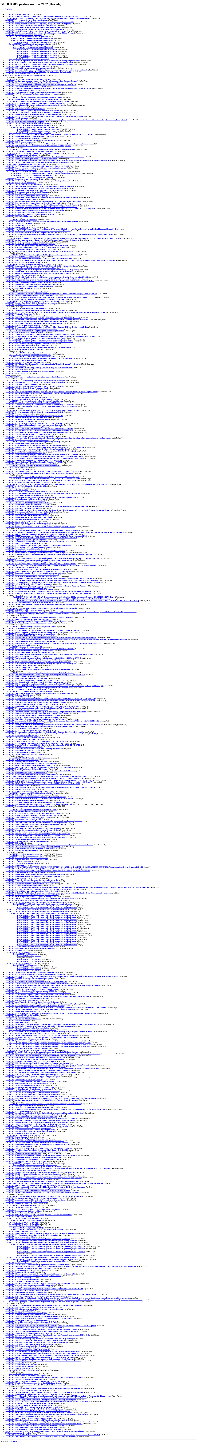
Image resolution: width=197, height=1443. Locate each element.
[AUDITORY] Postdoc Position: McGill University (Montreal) (26, 499)
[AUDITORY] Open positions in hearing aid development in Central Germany (36, 401)
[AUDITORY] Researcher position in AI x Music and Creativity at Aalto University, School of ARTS (40, 889)
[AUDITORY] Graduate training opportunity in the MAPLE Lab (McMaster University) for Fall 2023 (40, 1120)
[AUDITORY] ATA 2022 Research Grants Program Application (27, 388)
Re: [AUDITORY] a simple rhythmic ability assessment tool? (34, 353)
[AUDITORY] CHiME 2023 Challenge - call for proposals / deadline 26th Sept (32, 815)
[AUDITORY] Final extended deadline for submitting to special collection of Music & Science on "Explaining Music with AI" (48, 996)
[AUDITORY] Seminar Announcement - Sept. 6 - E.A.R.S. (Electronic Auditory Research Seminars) (40, 1009)
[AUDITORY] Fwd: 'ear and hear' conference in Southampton (27, 730)
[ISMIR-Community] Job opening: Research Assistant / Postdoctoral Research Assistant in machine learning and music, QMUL (49, 281)
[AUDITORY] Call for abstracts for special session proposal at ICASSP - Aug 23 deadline (36, 982)
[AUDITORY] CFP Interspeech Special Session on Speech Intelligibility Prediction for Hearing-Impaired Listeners (44, 116)
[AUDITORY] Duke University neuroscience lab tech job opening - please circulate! (34, 323)
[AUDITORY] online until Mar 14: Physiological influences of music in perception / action (36, 321)
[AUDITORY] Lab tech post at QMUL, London (21, 667)
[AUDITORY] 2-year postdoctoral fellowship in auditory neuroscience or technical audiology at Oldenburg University (46, 586)
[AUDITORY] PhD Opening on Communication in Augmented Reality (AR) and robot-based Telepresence (42, 1302)
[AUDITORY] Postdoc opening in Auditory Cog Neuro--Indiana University (31, 512)
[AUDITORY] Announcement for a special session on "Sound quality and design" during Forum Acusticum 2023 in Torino (47, 1335)
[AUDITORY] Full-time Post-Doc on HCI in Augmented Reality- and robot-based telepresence (38, 146)
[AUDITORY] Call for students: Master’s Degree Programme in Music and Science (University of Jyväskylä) (42, 1351)
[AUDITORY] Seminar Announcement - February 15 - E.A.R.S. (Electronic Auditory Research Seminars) (42, 240)
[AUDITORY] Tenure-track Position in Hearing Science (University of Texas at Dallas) (35, 1124)
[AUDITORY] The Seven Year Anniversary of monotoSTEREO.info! (29, 151)
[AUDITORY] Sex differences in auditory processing (23, 35)
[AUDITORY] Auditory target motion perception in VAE (25, 501)
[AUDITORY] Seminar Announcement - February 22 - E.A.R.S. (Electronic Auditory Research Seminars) (42, 205)
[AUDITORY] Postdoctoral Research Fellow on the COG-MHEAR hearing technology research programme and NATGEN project (50, 1326)
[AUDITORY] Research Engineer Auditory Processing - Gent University (30, 848)
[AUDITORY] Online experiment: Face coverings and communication (29, 651)
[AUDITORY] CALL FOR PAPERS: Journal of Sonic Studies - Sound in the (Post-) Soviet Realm (39, 62)
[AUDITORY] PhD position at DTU (17, 786)
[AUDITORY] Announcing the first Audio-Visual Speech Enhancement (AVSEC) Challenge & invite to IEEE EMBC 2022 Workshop (63, 599)
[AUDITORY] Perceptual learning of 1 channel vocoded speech (27, 519)
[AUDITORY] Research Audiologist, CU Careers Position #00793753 (29, 399)
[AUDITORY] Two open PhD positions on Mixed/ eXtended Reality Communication (34, 802)
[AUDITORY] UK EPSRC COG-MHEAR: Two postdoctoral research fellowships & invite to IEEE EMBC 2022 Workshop (48, 593)
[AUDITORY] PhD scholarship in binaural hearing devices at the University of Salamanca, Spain (39, 804)
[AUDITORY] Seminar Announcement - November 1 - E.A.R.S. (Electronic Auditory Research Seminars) (41, 1192)
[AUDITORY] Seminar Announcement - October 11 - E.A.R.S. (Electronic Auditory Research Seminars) (41, 1100)
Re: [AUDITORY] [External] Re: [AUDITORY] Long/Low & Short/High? (39, 1229)
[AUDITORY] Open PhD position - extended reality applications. (27, 765)
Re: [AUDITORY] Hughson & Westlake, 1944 (25, 1019)
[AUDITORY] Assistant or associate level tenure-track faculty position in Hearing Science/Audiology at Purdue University (47, 1065)
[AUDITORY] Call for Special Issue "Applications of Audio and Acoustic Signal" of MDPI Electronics (40, 564)
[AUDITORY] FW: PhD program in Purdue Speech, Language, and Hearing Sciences (35, 1074)
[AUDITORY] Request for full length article (20, 1272)
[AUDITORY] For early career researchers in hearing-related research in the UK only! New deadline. (40, 1233)
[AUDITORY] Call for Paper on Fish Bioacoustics (22, 257)
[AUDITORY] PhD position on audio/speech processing (24, 495)
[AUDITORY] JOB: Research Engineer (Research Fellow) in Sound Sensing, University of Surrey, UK (40, 251)
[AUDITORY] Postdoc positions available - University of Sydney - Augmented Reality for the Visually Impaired (43, 821)
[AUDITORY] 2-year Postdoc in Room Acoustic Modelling (25, 689)
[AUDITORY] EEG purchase (15, 950)
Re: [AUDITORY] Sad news (15, 467)
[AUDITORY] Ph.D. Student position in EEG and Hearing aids (31, 691)
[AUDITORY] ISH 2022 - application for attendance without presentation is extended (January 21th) (40, 22)
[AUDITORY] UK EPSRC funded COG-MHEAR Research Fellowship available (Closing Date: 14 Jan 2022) (43, 16)
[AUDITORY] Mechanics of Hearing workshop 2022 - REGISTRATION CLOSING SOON (37, 713)
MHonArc (16, 1441)
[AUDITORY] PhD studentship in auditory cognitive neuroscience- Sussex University (34, 386)
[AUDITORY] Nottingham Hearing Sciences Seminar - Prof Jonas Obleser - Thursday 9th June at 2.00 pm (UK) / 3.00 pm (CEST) (50, 699)
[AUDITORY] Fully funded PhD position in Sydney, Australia (26, 1139)
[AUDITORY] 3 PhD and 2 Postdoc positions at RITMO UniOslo (27, 1416)
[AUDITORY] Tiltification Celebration (18, 314)
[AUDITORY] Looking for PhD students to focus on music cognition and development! (35, 1067)
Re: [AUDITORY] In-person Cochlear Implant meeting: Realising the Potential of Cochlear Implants (44, 477)
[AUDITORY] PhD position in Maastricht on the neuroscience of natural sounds (33, 828)
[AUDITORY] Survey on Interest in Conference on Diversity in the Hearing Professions (35, 168)
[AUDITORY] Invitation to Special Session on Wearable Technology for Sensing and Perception (38, 181)
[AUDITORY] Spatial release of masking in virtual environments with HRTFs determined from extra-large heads (44, 1041)
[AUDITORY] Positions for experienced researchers (23, 1154)
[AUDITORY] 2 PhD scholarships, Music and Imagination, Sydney (28, 623)
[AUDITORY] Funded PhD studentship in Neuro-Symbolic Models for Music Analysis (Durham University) (42, 706)
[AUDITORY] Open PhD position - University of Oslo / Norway (27, 360)
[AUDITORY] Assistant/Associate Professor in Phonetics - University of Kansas (32, 1076)
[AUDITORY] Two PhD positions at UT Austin (21, 1337)
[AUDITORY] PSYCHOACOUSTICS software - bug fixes (25, 1390)
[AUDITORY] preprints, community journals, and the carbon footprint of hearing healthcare (37, 1239)
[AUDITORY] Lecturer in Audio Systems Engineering (24, 325)
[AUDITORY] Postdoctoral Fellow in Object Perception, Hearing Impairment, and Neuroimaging (39, 271)
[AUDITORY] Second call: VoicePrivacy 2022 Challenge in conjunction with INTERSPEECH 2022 (39, 649)
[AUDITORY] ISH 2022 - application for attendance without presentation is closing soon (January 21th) (41, 85)
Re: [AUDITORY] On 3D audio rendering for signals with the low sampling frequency (39, 902)
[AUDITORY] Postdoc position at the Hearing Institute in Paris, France (30, 1087)
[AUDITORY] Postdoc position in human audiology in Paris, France (28, 806)
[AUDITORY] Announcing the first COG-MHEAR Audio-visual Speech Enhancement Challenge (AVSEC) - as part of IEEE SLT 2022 (52, 721)
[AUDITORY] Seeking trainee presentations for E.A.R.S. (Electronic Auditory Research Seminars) (39, 186)
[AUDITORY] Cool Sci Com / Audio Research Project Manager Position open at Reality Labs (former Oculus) (43, 869)
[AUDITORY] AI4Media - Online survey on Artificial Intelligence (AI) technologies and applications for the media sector (46, 70)
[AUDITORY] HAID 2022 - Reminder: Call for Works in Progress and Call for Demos (35, 719)
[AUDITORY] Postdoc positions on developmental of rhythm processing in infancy (33, 114)
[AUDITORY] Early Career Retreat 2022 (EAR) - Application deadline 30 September (35, 1059)
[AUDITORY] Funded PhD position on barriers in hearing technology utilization (33, 1157)
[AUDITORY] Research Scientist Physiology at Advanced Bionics (27, 547)
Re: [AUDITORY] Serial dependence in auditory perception (30, 123)
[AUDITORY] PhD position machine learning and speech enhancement (30, 948)
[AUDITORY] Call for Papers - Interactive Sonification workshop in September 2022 (34, 680)
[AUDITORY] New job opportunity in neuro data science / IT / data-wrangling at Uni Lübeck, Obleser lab (42, 1353)
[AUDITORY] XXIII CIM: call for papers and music (23, 610)
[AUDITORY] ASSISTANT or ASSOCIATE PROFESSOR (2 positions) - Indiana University (37, 1070)
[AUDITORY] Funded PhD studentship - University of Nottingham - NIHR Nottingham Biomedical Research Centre (45, 1398)
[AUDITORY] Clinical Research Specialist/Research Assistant (26, 1270)
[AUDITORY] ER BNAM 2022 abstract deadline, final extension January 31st (32, 140)
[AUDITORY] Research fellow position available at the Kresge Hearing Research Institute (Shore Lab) (40, 771)
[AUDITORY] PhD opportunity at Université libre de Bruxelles (27, 998)
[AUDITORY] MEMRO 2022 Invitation (19, 216)
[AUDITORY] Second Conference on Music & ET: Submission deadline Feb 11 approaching (37, 162)
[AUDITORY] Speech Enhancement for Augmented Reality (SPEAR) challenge (32, 1152)
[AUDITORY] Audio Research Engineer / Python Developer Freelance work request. (34, 995)
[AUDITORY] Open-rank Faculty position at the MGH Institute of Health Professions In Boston (38, 1413)
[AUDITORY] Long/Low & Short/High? (19, 1216)
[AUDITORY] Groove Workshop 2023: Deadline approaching (26, 1083)
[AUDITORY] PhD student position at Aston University (24, 362)
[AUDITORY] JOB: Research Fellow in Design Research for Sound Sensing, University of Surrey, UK (40, 1331)
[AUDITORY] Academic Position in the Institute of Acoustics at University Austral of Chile (36, 1342)
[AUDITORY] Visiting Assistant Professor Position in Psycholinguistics (29, 436)
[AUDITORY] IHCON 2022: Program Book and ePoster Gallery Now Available (33, 891)
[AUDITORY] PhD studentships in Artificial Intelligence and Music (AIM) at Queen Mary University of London (44, 1377)
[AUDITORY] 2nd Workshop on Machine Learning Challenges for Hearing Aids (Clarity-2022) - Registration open (45, 675)
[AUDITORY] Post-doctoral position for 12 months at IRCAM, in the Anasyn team (34, 682)
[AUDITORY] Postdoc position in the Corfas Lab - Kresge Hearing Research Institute (35, 1198)
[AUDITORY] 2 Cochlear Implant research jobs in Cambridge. (27, 194)
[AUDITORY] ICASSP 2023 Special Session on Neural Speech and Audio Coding (33, 1115)
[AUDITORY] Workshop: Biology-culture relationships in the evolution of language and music (37, 693)
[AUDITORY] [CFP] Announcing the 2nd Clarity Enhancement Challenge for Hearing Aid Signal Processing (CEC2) (46, 536)
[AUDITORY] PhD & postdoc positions (19, 142)
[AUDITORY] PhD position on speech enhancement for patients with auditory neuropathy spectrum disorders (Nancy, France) (49, 654)
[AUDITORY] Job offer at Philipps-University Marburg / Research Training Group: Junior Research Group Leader (45, 712)
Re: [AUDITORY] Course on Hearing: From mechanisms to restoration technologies (34, 377)
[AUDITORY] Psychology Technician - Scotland (22, 508)
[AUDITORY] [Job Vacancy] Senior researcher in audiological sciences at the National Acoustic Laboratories (43, 201)
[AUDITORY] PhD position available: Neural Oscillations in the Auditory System (33, 27)
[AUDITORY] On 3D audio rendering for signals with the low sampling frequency (33, 900)
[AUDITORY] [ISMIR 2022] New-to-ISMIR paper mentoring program (30, 244)
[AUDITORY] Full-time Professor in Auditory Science (24, 332)
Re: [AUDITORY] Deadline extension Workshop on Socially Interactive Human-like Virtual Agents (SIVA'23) (43, 1056)
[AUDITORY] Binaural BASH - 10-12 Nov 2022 (22, 1015)
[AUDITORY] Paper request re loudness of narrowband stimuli (27, 860)
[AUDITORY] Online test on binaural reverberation (23, 811)
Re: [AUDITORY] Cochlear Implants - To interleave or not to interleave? (34, 1091)
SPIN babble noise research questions (18, 1433)
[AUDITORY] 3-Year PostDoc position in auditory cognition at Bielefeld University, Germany (37, 1265)
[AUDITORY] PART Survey (15, 373)
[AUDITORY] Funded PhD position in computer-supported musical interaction (32, 876)
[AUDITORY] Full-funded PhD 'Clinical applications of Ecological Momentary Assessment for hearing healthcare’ (45, 447)
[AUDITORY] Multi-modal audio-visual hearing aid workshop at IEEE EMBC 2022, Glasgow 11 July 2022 (42, 784)
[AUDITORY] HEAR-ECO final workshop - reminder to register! (28, 523)
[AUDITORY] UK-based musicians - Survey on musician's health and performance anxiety (36, 1078)
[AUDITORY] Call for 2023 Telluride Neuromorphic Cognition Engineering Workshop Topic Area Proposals (43, 1361)
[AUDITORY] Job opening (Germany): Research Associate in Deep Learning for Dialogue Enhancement (41, 221)
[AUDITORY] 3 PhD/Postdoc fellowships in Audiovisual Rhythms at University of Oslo (35, 105)
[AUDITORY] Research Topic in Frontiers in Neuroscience (25, 1170)
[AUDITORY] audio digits (14, 369)
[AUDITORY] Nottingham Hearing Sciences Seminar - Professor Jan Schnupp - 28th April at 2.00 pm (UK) (42, 493)
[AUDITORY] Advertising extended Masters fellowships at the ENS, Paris (30, 1322)
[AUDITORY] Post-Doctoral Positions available (21, 543)
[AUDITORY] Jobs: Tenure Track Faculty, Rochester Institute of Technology (32, 1002)
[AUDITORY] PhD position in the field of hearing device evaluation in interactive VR (34, 1141)
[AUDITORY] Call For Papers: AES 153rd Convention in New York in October (33, 813)
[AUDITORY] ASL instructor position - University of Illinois (30, 264)
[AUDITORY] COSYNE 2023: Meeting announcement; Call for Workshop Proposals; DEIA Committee (41, 1118)
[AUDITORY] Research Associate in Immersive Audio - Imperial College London (33, 203)
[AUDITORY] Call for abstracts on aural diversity (22, 262)
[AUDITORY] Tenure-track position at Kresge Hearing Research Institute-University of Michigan (39, 1148)
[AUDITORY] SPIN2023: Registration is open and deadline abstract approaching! (33, 1316)
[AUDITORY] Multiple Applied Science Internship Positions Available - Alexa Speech (34, 210)
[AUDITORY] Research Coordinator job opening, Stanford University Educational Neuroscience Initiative (42, 1181)
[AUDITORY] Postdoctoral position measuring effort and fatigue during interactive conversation (38, 560)
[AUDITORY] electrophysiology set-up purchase (22, 1000)
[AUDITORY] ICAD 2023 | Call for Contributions (22, 1281)
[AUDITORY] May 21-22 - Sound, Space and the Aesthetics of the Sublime (31, 159)
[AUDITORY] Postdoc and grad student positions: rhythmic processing (30, 1130)
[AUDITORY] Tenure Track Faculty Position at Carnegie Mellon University (31, 880)
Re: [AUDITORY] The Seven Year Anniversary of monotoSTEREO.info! (34, 153)
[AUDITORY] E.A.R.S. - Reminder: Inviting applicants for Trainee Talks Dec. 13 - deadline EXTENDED (42, 1329)
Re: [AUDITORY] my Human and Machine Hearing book (25, 75)
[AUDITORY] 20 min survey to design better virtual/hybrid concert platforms (32, 972)
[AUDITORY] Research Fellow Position (19, 1111)
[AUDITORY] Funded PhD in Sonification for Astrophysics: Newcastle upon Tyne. (34, 1394)
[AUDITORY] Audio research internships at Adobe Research (26, 1202)
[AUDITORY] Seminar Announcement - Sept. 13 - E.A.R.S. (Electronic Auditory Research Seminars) (40, 1035)
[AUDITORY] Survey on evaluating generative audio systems (26, 619)
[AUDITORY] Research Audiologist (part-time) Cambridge (25, 872)
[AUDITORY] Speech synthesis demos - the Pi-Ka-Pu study (25, 390)
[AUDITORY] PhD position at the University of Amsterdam (26, 795)
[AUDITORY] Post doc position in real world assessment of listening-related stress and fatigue (37, 1283)
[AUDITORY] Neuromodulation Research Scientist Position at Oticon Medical (32, 460)
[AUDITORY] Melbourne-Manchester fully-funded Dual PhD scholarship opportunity (35, 1057)
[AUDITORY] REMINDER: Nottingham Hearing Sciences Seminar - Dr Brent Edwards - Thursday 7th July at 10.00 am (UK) (49, 782)
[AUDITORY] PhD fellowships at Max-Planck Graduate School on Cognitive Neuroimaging (37, 1063)
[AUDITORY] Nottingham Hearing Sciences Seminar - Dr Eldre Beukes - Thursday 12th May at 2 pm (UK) (42, 630)
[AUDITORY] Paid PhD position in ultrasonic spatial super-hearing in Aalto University (39, 101)
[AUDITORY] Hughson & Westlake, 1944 (19, 1017)
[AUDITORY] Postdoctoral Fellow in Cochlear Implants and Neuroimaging (31, 99)
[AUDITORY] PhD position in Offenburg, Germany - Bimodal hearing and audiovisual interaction (39, 368)
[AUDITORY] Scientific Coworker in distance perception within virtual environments (35, 632)
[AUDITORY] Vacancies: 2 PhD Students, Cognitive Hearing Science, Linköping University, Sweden (40, 334)
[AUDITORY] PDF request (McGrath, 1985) (20, 199)
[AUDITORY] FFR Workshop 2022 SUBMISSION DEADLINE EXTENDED (32, 403)
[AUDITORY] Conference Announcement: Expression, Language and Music (31, 717)
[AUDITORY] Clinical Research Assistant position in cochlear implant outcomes (33, 92)
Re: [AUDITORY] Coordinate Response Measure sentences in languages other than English (41, 340)
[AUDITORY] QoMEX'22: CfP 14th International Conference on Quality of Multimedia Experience (39, 64)
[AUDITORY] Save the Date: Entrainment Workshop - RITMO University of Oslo (33, 1185)
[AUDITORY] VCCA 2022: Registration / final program (32, 175)
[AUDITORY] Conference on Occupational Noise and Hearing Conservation (31, 1324)
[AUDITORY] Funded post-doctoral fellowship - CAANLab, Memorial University (33, 1327)
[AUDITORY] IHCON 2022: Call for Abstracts (21, 567)
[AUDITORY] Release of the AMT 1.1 (18, 14)
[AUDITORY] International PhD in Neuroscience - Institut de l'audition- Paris (32, 1159)
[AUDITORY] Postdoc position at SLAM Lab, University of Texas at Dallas (31, 987)
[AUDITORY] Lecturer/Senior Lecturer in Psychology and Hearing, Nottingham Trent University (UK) (41, 663)
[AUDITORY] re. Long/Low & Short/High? (20, 1237)
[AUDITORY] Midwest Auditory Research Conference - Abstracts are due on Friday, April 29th (38, 571)
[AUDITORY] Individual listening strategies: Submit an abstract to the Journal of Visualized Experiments (41, 454)
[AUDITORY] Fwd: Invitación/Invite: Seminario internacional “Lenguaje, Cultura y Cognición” (38, 545)
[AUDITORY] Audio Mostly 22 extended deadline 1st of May (26, 486)
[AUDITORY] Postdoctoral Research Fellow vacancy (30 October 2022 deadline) (33, 1167)
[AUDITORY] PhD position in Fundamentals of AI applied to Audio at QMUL (32, 1407)
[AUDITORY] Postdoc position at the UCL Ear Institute (24, 1348)
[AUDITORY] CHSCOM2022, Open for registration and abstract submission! (32, 110)
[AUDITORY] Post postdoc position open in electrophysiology (26, 196)
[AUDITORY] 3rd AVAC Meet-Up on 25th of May (22, 656)
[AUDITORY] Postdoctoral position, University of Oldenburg (26, 1320)
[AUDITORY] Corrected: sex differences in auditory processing (27, 482)
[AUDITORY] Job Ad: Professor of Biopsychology (22, 1085)
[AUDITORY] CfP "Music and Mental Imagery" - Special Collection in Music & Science (35, 247)
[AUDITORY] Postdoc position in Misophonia (21, 155)
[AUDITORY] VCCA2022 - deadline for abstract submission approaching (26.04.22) (38, 172)
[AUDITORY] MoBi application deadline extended (22, 676)
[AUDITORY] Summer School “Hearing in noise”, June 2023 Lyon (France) (31, 1418)
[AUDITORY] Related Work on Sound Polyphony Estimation (26, 1048)
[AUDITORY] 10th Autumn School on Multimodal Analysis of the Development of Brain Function (39, 1359)
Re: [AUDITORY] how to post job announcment (26, 184)
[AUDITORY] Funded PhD (14, 865)
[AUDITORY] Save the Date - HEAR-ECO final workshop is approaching (31, 303)
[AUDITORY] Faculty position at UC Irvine (20, 227)
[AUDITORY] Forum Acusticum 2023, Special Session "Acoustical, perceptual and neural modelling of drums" (43, 1424)
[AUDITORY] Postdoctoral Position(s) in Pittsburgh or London (27, 504)
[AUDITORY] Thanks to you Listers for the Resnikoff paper (26, 1313)
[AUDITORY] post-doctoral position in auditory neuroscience (26, 710)
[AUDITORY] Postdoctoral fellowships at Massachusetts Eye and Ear (29, 884)
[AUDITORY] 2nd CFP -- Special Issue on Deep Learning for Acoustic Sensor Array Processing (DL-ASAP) (42, 318)
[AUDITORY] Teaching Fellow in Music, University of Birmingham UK (30, 641)
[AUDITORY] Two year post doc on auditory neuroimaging (26, 20)
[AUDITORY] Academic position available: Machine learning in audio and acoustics (34, 1296)
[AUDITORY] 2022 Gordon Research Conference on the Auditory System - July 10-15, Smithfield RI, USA (42, 471)
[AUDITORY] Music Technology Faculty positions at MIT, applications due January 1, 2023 (37, 1420)
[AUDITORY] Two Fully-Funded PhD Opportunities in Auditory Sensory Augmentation (36, 823)
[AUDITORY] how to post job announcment (20, 183)
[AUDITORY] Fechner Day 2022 (16, 225)
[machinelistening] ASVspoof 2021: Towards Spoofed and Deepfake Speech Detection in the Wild (38, 1126)
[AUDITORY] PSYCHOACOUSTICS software (21, 521)
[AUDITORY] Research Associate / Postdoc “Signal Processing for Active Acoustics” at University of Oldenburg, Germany (47, 871)
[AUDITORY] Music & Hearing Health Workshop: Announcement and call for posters (35, 551)
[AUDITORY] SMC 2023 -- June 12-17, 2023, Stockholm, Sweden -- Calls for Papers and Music (38, 1215)
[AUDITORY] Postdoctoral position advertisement (22, 1011)
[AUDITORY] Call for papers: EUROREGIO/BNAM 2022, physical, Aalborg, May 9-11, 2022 (38, 72)
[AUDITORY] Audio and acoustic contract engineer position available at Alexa (32, 882)
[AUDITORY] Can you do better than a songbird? (22, 1279)
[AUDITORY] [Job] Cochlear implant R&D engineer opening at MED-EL (31, 991)
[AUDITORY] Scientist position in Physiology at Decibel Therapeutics (29, 295)
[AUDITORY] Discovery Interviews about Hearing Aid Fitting (26, 761)
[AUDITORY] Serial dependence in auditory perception (24, 122)
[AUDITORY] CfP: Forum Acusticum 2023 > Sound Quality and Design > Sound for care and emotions (41, 1155)
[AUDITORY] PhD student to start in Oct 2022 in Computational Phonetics (31, 233)
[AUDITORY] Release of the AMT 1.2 (18, 695)
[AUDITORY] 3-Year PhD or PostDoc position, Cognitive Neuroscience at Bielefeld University (37, 983)
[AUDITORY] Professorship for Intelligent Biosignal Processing (27, 516)
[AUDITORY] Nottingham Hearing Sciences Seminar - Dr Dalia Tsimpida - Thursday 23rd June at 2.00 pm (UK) (44, 732)
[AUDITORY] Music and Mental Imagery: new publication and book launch (31, 1427)
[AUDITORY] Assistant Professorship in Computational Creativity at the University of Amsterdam (39, 405)
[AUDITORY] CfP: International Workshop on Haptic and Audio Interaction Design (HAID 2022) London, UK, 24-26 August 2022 (50, 209)
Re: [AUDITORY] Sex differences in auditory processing (29, 37)
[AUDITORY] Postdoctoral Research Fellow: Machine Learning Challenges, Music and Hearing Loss (40, 497)
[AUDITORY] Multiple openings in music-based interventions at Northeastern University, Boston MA (40, 1172)
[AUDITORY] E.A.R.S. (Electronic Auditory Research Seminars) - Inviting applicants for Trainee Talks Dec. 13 (44, 1289)
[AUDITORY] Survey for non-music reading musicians (24, 980)
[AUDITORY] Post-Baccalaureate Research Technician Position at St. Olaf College (33, 660)
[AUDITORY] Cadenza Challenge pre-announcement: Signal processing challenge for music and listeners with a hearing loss (48, 1422)
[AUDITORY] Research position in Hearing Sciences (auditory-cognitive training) (33, 103)
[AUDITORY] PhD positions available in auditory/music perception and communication (35, 1189)
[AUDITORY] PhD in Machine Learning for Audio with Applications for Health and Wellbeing (38, 684)
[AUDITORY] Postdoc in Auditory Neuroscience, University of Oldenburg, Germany (34, 1425)
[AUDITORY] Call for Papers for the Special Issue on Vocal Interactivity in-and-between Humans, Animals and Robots (46, 144)
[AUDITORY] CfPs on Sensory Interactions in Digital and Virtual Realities (31, 763)
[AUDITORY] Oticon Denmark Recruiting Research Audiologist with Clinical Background (36, 553)
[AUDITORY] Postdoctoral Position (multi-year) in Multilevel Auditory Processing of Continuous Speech (41, 197)
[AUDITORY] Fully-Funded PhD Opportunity (21, 1231)
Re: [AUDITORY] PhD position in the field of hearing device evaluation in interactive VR (40, 1142)
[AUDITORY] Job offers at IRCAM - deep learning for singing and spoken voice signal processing (39, 688)
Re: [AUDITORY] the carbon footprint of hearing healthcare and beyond (42, 1261)
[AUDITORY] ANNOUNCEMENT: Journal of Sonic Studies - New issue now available (35, 702)
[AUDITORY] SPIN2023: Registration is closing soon (23, 1379)
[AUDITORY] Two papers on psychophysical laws (22, 138)
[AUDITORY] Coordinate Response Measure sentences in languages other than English (35, 338)
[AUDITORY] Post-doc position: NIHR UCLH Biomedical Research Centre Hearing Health (37, 1122)
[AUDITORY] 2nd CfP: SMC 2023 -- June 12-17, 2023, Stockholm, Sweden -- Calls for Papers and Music (41, 1437)
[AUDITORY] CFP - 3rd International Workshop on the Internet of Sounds (31, 94)
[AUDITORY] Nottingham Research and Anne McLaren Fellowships (29, 946)
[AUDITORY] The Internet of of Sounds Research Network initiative (29, 1344)
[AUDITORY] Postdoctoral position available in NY (23, 443)
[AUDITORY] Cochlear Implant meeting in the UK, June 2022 (27, 345)
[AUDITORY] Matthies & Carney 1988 (19, 1204)
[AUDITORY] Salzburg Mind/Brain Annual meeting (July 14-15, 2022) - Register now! (35, 310)
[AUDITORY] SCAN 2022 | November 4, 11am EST (23, 1207)
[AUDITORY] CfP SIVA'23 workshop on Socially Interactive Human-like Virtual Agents (36, 837)
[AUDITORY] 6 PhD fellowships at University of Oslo (23, 747)
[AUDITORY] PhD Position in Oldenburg (19, 1366)
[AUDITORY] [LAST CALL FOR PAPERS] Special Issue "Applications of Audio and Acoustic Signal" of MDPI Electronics (52, 565)
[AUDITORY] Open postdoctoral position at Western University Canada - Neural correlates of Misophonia (42, 1004)
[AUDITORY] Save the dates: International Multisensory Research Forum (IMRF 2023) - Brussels (39, 1357)
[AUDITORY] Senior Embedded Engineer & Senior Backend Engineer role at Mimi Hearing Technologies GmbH (44, 1113)
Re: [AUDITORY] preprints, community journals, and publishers (40, 1250)
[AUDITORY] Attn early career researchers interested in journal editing (30, 1285)
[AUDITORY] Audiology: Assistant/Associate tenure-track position (28, 1287)
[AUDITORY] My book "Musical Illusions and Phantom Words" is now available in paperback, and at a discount (44, 1431)
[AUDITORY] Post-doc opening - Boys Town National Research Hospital (30, 1131)
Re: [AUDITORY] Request (18, 490)
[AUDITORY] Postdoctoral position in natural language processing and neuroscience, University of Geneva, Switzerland (47, 319)
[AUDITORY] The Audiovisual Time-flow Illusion (22, 863)
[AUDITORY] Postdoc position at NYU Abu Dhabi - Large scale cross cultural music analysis (37, 1411)
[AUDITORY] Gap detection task (16, 107)
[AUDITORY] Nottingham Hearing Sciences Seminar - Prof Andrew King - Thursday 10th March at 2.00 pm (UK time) (46, 327)
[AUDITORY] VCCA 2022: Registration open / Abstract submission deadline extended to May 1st (47, 173)
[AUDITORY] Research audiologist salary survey (22, 736)
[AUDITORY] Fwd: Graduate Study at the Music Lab (24, 728)
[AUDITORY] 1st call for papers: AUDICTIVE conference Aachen (28, 1405)
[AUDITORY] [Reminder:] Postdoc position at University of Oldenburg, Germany (33, 1383)
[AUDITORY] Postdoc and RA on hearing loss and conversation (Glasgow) (31, 634)
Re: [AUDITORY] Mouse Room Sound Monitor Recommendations (32, 1030)
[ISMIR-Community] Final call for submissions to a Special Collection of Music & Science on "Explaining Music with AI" (47, 776)
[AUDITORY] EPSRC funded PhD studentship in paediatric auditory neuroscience (34, 743)
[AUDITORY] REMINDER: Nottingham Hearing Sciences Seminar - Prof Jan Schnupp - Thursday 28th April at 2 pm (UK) (48, 578)
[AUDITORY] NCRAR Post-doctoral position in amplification (26, 427)
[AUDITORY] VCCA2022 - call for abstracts (20, 170)
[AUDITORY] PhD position (14, 843)
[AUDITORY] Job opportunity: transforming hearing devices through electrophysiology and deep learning (42, 270)
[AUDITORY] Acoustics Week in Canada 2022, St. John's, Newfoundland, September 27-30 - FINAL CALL (42, 745)
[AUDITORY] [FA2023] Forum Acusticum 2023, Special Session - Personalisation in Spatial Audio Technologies (43, 1355)
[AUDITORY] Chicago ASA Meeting (18, 1277)
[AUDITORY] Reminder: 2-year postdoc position (26, 647)
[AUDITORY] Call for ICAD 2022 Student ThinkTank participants (28, 584)
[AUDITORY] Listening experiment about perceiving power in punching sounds (33, 1429)
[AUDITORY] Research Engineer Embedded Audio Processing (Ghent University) (33, 1276)
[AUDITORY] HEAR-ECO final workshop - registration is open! (27, 419)
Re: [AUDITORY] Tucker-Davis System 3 (23, 1370)
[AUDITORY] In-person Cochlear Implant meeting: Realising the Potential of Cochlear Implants (38, 473)
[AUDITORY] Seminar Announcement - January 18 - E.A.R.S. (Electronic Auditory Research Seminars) (41, 81)
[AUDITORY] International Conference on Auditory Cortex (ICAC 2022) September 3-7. (36, 541)
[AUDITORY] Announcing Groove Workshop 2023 (23, 819)
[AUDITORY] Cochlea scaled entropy (18, 1263)
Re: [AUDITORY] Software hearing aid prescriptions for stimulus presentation (36, 331)
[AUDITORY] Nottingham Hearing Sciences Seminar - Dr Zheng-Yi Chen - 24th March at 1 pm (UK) (40, 451)
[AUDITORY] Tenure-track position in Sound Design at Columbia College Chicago (34, 1340)
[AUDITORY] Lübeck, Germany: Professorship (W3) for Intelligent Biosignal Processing (36, 569)
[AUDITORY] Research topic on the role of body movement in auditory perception (34, 573)
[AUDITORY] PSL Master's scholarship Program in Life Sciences (28, 344)
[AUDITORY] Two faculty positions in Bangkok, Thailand (25, 86)
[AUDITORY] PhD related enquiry (17, 1020)
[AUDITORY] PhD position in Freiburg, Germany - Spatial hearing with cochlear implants (36, 432)
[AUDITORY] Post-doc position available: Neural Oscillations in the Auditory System (34, 29)
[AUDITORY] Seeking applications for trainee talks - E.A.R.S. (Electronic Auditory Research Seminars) (41, 266)
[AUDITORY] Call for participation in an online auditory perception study (31, 562)
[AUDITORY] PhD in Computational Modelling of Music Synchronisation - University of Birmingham (40, 1400)
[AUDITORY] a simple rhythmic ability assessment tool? (24, 349)
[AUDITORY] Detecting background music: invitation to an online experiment (32, 284)
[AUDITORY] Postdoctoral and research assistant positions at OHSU (29, 517)
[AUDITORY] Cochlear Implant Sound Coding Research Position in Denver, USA (33, 774)
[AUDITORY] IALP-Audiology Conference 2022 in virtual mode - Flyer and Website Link (36, 741)
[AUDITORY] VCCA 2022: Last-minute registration (35, 177)
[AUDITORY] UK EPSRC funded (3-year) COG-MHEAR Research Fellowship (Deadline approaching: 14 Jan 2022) (50, 18)
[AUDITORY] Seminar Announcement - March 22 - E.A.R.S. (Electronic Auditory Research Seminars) (41, 406)
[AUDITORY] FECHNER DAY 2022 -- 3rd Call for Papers (25, 588)
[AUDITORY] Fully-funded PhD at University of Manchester (26, 678)
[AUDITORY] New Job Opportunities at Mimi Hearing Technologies (29, 286)
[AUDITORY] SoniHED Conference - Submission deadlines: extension (29, 978)
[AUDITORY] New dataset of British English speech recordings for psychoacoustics (34, 425)
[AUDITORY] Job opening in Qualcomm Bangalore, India (25, 839)
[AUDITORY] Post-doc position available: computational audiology (28, 832)
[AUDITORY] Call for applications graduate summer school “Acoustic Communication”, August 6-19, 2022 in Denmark (47, 297)
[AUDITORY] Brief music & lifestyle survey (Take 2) (27, 1135)
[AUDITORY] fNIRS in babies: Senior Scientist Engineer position (28, 1128)
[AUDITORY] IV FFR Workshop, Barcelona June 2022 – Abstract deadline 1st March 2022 (37, 166)
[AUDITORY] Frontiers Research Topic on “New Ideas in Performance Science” (33, 989)
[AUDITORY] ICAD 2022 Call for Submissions (21, 384)
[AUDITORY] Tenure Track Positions (18, 1146)
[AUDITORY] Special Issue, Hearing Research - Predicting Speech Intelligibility (33, 1381)
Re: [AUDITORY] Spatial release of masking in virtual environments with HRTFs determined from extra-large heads (49, 1043)
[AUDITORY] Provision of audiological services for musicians (26, 858)
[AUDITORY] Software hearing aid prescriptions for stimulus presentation (31, 329)
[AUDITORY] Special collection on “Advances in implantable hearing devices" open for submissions (40, 767)
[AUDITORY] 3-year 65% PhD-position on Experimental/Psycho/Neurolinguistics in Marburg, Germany (41, 1052)
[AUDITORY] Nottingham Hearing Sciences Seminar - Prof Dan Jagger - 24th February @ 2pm (38, 258)
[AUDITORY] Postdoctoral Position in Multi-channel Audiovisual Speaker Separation (35, 874)
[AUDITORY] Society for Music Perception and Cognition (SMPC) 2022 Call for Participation (38, 24)
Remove (8, 375)
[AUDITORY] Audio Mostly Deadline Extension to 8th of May (26, 514)
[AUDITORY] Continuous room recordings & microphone (25, 1161)
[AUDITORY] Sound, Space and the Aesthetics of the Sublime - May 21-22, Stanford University (46, 479)
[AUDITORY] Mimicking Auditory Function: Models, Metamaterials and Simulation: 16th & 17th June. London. (44, 456)
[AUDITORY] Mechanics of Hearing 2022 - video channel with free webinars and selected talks (38, 993)
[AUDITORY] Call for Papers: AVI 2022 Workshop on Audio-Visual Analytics (32, 268)
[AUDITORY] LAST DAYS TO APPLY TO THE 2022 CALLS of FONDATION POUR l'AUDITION (41, 538)
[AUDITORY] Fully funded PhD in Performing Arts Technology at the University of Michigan (37, 1144)
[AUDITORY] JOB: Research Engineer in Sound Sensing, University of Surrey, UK (34, 847)
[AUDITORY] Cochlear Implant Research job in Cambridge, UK (28, 652)
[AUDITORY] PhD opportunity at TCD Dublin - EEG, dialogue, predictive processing (35, 382)
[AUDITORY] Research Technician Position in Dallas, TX (25, 453)
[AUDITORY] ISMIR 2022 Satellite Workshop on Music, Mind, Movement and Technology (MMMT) (40, 898)
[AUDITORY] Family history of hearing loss (20, 275)
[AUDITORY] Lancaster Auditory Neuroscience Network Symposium (29, 1314)
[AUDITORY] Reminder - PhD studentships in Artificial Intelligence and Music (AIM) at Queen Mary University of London (48, 88)
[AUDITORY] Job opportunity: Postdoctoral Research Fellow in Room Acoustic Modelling (36, 449)
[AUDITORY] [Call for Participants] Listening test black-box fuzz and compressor (33, 1174)
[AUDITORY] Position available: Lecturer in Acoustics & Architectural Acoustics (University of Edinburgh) (42, 279)
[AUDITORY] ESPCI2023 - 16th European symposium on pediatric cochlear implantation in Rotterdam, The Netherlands (47, 1401)
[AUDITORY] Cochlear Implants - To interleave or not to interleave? (29, 1089)
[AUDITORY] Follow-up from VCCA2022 (20, 789)
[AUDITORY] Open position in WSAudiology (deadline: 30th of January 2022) (32, 83)
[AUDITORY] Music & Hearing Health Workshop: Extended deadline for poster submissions (37, 834)
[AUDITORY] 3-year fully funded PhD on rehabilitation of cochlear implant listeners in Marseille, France (41, 1037)
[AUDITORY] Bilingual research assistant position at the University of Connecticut (34, 749)
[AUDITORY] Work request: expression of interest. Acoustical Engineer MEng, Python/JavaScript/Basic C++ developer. (47, 1414)
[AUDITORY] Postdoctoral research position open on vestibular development (32, 575)
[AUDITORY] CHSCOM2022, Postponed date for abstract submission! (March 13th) (34, 299)
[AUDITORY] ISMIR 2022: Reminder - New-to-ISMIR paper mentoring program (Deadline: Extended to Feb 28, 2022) (47, 277)
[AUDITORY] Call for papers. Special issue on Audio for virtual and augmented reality (35, 974)
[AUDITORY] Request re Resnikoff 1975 (19, 1311)
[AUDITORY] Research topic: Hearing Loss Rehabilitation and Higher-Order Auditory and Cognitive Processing (44, 458)
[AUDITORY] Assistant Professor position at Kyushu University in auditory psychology (35, 1200)
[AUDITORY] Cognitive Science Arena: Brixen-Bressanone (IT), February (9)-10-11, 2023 (36, 1150)
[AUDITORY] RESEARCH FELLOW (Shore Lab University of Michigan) (31, 636)
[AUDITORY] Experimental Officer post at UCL (22, 878)
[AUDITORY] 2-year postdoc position (18, 645)
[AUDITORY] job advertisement (16, 118)
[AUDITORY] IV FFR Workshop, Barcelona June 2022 (24, 305)
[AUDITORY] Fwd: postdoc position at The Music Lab (24, 723)
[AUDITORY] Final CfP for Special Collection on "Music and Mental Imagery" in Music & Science (39, 798)
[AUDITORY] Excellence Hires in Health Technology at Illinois (27, 841)
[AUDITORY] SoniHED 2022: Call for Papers (21, 665)
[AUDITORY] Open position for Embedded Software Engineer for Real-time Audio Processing (38, 662)
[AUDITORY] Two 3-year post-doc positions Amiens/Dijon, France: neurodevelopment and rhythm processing (43, 1178)
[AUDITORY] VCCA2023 (14, 1363)
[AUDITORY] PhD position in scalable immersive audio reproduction (29, 68)
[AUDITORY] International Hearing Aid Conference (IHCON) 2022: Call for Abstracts (35, 621)
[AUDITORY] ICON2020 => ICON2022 (19, 223)
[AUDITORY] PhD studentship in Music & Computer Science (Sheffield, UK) (32, 704)
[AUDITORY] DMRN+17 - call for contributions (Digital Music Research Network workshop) (37, 1191)
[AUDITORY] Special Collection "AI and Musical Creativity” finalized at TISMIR (33, 462)
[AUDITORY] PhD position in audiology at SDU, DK (23, 288)
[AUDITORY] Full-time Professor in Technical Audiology (25, 109)
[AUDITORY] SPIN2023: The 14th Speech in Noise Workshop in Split (29, 1107)
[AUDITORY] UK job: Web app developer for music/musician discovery (30, 371)
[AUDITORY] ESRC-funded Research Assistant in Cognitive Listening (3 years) (33, 1081)
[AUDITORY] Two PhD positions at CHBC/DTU (22, 739)
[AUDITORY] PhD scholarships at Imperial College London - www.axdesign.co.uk (34, 1309)
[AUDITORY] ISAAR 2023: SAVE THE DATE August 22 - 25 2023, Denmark (32, 1209)
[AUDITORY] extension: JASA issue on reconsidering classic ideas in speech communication (37, 273)
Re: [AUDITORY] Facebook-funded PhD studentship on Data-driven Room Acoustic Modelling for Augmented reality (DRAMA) (54, 558)
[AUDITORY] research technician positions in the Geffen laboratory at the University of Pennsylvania (40, 480)
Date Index (8, 9)
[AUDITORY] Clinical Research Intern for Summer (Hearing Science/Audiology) (33, 445)
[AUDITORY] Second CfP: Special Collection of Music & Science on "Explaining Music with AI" (39, 429)
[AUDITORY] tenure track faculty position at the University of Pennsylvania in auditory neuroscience (40, 1072)
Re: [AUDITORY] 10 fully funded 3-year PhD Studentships (30, 758)
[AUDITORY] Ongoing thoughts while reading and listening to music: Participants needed (36, 245)
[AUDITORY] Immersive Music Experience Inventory (24, 1080)
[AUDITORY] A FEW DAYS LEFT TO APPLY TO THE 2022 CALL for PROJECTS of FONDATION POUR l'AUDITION (49, 135)
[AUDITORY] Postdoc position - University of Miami (23, 1211)
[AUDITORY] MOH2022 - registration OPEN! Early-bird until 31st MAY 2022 (32, 577)
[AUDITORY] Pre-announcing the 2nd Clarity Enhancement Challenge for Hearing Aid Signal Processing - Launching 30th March (50, 336)
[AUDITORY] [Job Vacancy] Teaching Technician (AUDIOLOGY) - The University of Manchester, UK (41, 207)
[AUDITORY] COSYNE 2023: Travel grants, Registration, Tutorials (29, 1403)
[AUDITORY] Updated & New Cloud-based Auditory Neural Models (29, 589)
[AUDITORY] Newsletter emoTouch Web (19, 90)
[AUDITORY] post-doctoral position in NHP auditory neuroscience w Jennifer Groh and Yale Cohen (40, 393)
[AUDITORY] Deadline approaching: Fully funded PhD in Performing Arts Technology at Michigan (40, 1339)
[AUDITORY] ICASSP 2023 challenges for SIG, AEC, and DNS (27, 1350)
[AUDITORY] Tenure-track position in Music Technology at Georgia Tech (31, 1117)
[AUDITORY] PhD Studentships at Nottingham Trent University (27, 1346)
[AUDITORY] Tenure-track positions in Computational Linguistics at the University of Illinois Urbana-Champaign (45, 1187)
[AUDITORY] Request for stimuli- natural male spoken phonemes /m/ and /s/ (31, 895)
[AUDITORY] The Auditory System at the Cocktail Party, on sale (27, 434)
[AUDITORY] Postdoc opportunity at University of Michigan (26, 192)
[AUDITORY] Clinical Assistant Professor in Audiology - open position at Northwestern (35, 31)
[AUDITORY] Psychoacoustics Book (18, 73)
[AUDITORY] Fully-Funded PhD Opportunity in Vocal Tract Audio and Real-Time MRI (36, 824)
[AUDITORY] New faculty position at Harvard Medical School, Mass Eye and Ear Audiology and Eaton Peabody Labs (46, 506)
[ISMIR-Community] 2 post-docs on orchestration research (25, 164)
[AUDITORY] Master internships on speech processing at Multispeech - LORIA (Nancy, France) (38, 1318)
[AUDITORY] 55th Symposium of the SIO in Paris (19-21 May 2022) (29, 602)
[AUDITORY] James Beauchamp (16, 628)
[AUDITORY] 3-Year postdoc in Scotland (19, 826)
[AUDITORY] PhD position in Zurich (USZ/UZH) (22, 750)
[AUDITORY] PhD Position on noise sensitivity (21, 850)
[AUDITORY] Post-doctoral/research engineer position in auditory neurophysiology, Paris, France (39, 1176)
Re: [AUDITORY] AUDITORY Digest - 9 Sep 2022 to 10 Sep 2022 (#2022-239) (32, 1033)
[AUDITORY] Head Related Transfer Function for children (26, 66)
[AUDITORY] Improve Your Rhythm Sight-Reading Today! (26, 540)
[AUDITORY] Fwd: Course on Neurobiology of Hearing (24, 242)
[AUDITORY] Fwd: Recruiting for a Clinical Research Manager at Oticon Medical (34, 412)
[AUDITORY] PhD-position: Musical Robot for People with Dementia (29, 1307)
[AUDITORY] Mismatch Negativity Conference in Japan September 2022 (30, 464)
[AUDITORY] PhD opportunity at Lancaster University (24, 1039)
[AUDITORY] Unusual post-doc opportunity (20, 414)
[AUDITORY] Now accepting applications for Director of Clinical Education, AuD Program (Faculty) (40, 708)
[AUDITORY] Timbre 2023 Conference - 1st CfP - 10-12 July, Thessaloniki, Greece (34, 1409)
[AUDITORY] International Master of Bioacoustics (23, 549)
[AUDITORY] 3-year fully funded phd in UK (20, 1213)
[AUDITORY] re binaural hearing (17, 1022)
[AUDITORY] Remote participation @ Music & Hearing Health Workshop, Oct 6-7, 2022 (36, 1096)
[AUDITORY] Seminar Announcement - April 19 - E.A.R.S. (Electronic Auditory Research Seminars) (40, 527)
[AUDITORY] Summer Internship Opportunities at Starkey (26, 417)
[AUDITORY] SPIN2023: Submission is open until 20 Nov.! (25, 1179)
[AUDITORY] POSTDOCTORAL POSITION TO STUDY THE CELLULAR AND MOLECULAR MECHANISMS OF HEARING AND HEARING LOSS (60, 260)
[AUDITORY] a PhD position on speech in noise (21, 760)
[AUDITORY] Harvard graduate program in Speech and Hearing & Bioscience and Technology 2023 (40, 1274)
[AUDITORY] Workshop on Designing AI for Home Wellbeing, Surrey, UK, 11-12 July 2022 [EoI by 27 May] (43, 658)
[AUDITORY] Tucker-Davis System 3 (18, 1368)
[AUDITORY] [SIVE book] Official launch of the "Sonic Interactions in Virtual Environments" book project (42, 364)
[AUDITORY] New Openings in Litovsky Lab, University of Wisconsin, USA (31, 1235)
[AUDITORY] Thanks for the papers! (18, 861)
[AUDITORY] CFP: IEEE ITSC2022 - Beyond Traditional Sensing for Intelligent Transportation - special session (44, 157)
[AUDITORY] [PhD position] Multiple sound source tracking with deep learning (33, 525)
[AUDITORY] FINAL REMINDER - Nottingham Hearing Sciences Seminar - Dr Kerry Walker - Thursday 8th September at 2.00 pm (51, 1013)
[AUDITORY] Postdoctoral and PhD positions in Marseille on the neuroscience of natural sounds (38, 726)
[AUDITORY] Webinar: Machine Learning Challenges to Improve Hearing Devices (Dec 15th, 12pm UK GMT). (44, 1392)
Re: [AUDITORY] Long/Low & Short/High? (24, 1218)
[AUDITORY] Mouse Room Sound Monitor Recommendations (27, 1028)
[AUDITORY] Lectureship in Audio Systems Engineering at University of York (32, 715)
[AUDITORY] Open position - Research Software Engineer (25, 1376)
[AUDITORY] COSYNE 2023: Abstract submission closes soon (27, 1333)
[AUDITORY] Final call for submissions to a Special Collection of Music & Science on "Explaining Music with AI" (44, 778)
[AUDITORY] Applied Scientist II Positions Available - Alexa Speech (29, 212)
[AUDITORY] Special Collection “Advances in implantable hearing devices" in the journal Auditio (39, 534)
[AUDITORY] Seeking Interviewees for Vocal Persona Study (26, 773)
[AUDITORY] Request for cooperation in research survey (25, 179)
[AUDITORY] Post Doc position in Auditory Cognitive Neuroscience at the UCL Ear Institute (37, 669)
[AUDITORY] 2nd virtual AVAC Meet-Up (19, 421)
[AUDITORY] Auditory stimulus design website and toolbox (26, 397)
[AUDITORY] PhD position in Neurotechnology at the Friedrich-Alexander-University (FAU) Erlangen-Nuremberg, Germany (49, 1032)
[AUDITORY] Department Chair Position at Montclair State (26, 1292)
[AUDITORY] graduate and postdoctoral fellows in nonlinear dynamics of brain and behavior (37, 231)
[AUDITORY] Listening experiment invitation (21, 1364)
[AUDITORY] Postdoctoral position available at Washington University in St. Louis (34, 190)
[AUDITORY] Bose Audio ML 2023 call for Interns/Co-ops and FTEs (29, 1290)
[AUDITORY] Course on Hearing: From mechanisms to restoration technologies (37, 381)
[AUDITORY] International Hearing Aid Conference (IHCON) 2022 (29, 249)
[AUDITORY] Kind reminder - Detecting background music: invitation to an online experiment (38, 347)
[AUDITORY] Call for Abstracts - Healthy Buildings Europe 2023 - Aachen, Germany (35, 1006)
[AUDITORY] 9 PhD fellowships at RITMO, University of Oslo (27, 800)
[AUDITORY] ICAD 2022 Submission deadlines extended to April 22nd (30, 491)
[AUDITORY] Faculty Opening (16, 1137)
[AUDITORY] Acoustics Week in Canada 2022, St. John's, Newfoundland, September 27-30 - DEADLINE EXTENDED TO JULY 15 (51, 787)
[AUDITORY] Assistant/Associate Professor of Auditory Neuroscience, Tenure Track (34, 316)
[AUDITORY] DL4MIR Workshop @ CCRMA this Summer (26, 769)
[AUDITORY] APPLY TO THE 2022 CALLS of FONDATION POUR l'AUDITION (34, 423)
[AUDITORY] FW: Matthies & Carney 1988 (24, 1205)
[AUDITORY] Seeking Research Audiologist (20, 1105)
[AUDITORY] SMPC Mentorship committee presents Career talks (28, 282)
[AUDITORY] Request (13, 488)
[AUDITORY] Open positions (15, 366)
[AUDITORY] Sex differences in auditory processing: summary (27, 440)
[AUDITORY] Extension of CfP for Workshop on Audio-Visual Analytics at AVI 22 (34, 416)
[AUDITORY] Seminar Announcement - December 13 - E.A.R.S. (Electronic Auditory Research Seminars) (42, 1385)
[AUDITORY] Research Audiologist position (20, 752)
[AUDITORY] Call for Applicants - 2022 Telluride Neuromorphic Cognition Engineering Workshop (39, 430)
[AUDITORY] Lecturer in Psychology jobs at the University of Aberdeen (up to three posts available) (40, 358)
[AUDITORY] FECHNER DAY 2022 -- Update (21, 697)
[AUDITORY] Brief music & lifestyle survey (20, 1133)
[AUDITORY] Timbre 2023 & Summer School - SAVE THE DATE (28, 1268)
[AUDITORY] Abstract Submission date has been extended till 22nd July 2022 (32, 830)
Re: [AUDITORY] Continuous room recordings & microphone (31, 1163)
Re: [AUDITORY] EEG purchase (21, 952)
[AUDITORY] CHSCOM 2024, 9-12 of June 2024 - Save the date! (28, 817)
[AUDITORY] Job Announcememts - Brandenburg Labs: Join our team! (30, 25)
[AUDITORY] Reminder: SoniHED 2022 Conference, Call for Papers (29, 791)
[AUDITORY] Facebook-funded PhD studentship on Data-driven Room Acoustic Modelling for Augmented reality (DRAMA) (49, 554)
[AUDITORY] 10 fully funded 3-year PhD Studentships (24, 754)
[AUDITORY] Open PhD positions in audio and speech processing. (28, 897)
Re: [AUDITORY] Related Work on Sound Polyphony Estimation (32, 1050)
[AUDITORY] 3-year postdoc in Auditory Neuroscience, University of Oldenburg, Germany (37, 614)
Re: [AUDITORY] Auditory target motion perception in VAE (30, 503)
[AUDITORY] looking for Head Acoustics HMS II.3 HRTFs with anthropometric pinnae (35, 188)
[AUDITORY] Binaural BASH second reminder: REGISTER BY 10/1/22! (31, 1061)
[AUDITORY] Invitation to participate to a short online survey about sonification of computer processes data (42, 61)
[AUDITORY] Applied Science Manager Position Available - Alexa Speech (30, 214)
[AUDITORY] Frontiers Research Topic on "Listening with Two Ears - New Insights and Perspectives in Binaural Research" (48, 591)
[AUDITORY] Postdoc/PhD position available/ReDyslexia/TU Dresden (29, 136)
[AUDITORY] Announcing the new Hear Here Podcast (24, 885)
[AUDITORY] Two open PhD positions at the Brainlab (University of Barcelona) (33, 835)
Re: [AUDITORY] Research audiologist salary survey (27, 737)
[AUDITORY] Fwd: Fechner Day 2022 (18, 395)
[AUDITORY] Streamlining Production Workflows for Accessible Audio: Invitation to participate (38, 1026)
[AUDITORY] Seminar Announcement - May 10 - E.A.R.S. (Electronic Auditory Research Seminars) (40, 604)
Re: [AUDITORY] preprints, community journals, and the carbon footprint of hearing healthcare (43, 1241)
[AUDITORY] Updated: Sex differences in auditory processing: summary (34, 442)
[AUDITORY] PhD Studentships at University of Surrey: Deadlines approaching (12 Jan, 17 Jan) (39, 33)
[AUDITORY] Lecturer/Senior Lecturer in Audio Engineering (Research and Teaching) (35, 797)
